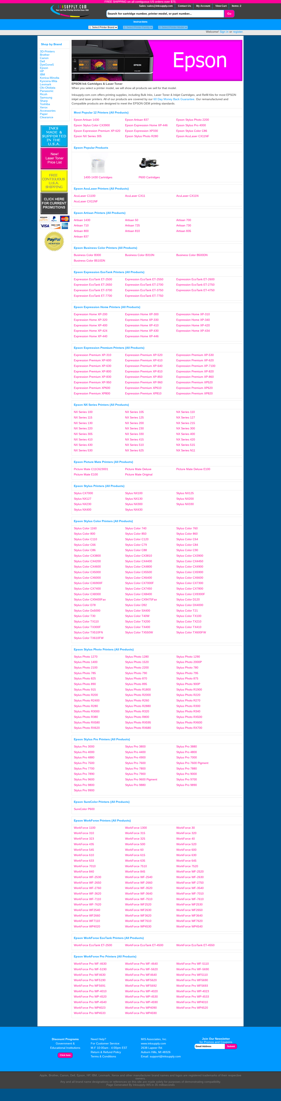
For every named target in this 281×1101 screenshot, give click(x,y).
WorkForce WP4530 (138, 926)
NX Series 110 (185, 412)
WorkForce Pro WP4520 (192, 1007)
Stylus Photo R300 (188, 706)
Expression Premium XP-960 (144, 382)
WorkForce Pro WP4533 (90, 1013)
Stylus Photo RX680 (138, 727)
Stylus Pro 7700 (84, 768)
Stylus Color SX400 (137, 610)
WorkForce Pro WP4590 (141, 1013)
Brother (45, 54)
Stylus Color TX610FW (88, 638)
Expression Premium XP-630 (92, 365)
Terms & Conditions (103, 1056)
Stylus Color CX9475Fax (141, 599)
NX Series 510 (134, 444)
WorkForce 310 (84, 833)
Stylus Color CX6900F (88, 583)
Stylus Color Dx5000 (87, 610)
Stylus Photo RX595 (138, 722)
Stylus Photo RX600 (189, 722)
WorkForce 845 (135, 871)
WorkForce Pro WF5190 (90, 980)
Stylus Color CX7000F (139, 583)
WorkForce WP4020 (87, 926)
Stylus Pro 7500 (84, 763)
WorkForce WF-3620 (87, 893)
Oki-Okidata (47, 87)
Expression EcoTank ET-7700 (93, 295)
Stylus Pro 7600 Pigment (192, 763)
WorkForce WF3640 (189, 915)
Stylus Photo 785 (85, 673)
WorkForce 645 (186, 860)
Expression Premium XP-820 (195, 371)
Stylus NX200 (185, 498)
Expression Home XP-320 (90, 319)
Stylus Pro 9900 (84, 790)
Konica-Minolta (49, 77)
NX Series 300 (185, 428)
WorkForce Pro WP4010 (192, 1002)
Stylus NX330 (185, 504)
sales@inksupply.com (160, 6)
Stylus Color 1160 (85, 528)
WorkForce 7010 (85, 866)
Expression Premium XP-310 (92, 355)
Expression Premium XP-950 (92, 382)
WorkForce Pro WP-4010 (90, 991)
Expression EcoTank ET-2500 (93, 279)
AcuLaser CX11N (187, 195)
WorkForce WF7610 (138, 921)
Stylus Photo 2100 (86, 667)
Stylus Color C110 (85, 539)
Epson (44, 68)
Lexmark (45, 84)
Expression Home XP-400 (90, 325)
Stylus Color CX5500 (138, 572)
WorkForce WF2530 (189, 904)
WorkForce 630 (186, 855)
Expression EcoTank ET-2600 (195, 279)
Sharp (44, 100)
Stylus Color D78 (85, 605)
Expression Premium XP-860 (195, 376)
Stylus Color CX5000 (87, 572)
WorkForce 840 (84, 871)
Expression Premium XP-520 (144, 355)
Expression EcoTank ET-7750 (144, 295)
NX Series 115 (83, 417)
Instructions (140, 21)
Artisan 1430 (82, 220)
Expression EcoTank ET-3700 (93, 290)
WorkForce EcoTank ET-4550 (195, 945)
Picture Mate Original (138, 474)
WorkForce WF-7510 (138, 899)
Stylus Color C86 (85, 550)
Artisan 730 (183, 225)
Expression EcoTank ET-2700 (144, 284)
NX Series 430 (83, 444)
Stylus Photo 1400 (86, 662)
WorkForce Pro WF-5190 (90, 969)
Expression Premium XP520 (194, 382)
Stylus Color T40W (137, 616)
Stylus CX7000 (83, 493)
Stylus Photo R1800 (138, 689)
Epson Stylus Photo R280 (141, 136)
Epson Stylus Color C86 (191, 130)
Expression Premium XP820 (194, 393)
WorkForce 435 (84, 844)
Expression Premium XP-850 (144, 376)
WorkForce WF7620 (189, 921)
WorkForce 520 (186, 844)
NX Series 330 (134, 434)
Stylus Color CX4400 (138, 561)
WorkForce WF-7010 (190, 893)
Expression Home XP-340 (193, 319)
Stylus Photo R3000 (87, 711)
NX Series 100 (83, 412)
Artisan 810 (132, 231)
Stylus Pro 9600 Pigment (141, 779)
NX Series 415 (134, 439)
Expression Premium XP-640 (144, 365)
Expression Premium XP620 (194, 387)
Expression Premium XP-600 (92, 360)
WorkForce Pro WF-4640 (141, 963)
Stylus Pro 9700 (186, 779)
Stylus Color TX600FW (191, 632)
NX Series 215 (185, 423)
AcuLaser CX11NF (86, 201)
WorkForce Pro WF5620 (141, 980)
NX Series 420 (185, 439)
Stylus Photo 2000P (189, 662)
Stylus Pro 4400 (135, 752)
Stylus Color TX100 (188, 616)
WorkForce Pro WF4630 (90, 974)
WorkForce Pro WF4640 (141, 974)
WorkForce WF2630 (138, 910)
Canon (44, 58)
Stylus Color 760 (187, 528)
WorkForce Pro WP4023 (90, 1007)
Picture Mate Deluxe (138, 469)
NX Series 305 (83, 434)
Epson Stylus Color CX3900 (92, 125)
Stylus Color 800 (84, 533)
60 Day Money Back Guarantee (173, 99)
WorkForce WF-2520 (190, 871)
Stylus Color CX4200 (87, 561)
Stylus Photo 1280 (137, 656)
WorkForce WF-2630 (190, 877)
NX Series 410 (83, 439)
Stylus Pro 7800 (135, 768)
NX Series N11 (185, 450)
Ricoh (43, 94)
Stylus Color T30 (84, 616)
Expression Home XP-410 (142, 325)
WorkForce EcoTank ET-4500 (144, 945)
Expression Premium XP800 (92, 393)
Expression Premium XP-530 (195, 355)
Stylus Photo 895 (136, 684)
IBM (42, 74)
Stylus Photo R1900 (189, 689)
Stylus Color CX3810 (138, 555)
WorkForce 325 (135, 838)
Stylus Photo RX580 (87, 722)
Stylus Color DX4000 (189, 605)
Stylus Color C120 (137, 539)
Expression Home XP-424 (90, 330)
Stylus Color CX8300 (87, 594)
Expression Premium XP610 (143, 387)
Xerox (44, 107)
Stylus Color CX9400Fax (90, 599)
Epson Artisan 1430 (86, 119)
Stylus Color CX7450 (138, 588)
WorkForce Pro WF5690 (192, 980)
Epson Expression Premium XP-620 (97, 130)
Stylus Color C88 (136, 550)
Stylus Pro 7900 (135, 773)
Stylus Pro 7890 (84, 773)
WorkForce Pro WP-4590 (141, 1002)
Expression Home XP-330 (142, 319)
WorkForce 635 (135, 860)
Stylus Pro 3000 (84, 746)
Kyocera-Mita (48, 81)
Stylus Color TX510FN (88, 632)
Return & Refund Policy (106, 1052)
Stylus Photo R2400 (87, 700)
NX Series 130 (83, 423)
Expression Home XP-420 (193, 325)
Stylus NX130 (134, 498)
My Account (203, 6)
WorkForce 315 (135, 833)
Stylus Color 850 (135, 533)
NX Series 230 (134, 428)
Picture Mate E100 (86, 474)
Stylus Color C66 (85, 544)
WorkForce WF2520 (138, 904)
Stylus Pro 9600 (84, 779)
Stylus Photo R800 (137, 717)
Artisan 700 (183, 220)
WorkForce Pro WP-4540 (90, 1002)
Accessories (48, 110)
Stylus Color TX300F (87, 627)
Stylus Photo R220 (188, 695)
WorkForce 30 (185, 827)
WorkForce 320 (186, 833)
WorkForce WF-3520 (138, 888)
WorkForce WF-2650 (87, 882)
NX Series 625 (134, 450)
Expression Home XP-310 (193, 314)
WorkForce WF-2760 (87, 888)
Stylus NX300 (134, 504)
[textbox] (165, 13)
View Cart (221, 6)
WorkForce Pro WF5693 (192, 985)
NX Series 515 (185, 444)
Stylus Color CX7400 (87, 588)
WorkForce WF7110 (87, 921)
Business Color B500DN (192, 255)
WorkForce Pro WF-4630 (90, 963)
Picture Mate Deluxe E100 (193, 469)
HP (42, 71)
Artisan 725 (132, 225)
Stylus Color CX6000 (87, 577)
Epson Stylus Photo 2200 (192, 119)
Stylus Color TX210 (188, 621)
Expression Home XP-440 (90, 336)
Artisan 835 (183, 231)
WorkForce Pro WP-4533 (192, 996)
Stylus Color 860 (187, 533)
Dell (42, 61)
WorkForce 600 (186, 849)
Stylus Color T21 (187, 610)
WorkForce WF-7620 (87, 904)
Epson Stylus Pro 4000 (191, 125)
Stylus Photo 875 (187, 678)
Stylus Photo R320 (137, 711)
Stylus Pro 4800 (186, 752)
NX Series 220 (83, 428)
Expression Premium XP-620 (195, 360)
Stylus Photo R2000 (138, 695)
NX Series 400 (185, 434)
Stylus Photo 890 (85, 684)
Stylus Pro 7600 (135, 763)
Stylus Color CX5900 (189, 572)
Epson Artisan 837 (137, 119)
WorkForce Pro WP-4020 (141, 991)
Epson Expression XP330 (141, 130)
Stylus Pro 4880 (84, 757)
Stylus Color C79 (136, 544)
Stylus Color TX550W (139, 632)
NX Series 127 (185, 417)
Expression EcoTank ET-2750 (195, 284)
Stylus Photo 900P (188, 684)
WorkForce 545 (84, 849)
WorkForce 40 (185, 838)
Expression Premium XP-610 (144, 360)
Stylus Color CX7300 (189, 583)
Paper (44, 114)
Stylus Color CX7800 (189, 588)
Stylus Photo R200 (86, 695)
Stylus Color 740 (135, 528)
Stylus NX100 (134, 493)
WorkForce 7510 (136, 866)
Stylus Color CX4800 (138, 566)
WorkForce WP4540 (189, 926)
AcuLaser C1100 (84, 195)
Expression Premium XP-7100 (195, 365)
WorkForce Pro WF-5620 (141, 969)
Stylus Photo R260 (137, 700)
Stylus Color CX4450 (189, 561)
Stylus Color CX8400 (138, 594)
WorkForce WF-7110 (87, 899)
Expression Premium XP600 (92, 387)
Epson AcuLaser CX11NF (192, 136)
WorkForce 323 (84, 838)
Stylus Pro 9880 (135, 785)
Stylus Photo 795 (187, 673)
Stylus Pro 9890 (186, 785)
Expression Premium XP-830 (92, 376)
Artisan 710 (81, 225)
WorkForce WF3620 (138, 915)
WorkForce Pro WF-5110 (192, 963)
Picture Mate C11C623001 (91, 469)
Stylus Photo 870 (136, 678)
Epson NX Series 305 (88, 136)
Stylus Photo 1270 (86, 656)
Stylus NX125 (185, 493)
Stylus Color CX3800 (87, 555)
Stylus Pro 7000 (186, 757)
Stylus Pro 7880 (186, 768)
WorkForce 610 (84, 855)
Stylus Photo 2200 (137, 667)
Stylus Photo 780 (187, 667)
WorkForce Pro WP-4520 (90, 996)
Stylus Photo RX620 (87, 727)
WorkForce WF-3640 (138, 893)
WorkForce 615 (135, 855)
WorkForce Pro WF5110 (192, 974)
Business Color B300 (87, 255)
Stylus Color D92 (136, 605)
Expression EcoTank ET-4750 (195, 290)
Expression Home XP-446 (142, 336)
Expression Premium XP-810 (144, 371)
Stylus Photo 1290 (188, 656)
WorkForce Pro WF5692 (141, 985)
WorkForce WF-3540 (190, 888)
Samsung (46, 97)
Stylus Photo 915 (85, 689)
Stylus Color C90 (187, 550)
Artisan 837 (81, 236)
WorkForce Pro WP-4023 (192, 991)
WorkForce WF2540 (87, 910)
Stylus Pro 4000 (84, 752)
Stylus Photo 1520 (137, 662)
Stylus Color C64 (187, 539)
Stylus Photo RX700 (189, 727)
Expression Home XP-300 (142, 314)
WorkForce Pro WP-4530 (141, 996)
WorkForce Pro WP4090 (141, 1007)
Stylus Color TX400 (137, 627)
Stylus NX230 (82, 504)
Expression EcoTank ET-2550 (144, 279)
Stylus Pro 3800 (135, 746)
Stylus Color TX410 (188, 627)
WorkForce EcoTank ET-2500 (93, 945)
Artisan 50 (131, 220)
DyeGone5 (47, 64)
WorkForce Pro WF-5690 (192, 969)
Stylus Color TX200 (137, 621)
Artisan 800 (81, 231)
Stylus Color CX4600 (87, 566)
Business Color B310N (139, 255)
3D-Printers (47, 51)
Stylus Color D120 (188, 599)
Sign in (224, 31)
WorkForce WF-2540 (138, 877)
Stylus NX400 (82, 509)
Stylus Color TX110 (86, 621)
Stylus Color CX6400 (138, 577)
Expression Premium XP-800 (92, 371)
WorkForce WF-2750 (190, 882)
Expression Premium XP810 (143, 393)
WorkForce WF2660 (87, 915)
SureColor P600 (84, 809)
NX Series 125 (134, 417)
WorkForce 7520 (187, 866)
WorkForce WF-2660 (138, 882)
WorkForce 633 (84, 860)
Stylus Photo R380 (86, 717)
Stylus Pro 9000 (186, 773)
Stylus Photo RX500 (189, 717)
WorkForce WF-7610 (190, 899)
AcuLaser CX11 (135, 195)
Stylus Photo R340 (188, 711)
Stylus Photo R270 (188, 700)
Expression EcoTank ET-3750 (144, 290)
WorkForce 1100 (84, 827)
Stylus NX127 (82, 498)
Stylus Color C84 (187, 544)
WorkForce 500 (135, 844)
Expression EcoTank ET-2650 (93, 284)
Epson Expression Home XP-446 (146, 125)
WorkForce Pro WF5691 (90, 985)
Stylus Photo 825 (85, 678)
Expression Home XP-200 (90, 314)
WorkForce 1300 (136, 827)
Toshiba (45, 104)
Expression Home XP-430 (142, 330)
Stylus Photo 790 (136, 673)
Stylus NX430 (134, 509)
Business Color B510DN (89, 260)
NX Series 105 (134, 412)
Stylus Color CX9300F (190, 594)
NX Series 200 (134, 423)
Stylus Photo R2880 (138, 706)
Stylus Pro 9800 (84, 785)
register (238, 31)
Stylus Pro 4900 (135, 757)
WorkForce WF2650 (189, 910)
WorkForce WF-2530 (87, 877)
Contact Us (184, 6)
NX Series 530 (83, 450)
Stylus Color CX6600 (189, 577)
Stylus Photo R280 (86, 706)
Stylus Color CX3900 (189, 555)
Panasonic (46, 91)
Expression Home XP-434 (193, 330)
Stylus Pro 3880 (186, 746)
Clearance (46, 117)
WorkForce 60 (134, 849)
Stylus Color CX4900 (189, 566)
